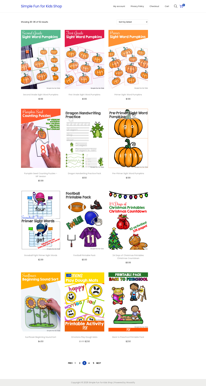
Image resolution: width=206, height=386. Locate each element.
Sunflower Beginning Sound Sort (40, 337)
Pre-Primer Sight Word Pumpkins (128, 173)
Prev (70, 363)
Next (98, 363)
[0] (181, 6)
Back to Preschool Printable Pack (128, 337)
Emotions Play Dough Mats (84, 337)
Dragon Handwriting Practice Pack (84, 173)
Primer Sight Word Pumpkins (128, 94)
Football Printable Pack (84, 255)
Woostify (130, 382)
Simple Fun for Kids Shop (41, 6)
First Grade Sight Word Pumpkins (84, 94)
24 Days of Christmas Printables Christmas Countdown (128, 257)
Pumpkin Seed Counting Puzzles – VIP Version (40, 175)
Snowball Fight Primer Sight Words (40, 255)
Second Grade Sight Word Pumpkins (40, 94)
